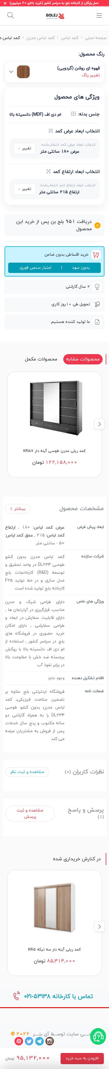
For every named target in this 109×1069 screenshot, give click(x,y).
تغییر (26, 148)
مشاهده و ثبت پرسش (30, 814)
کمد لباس (69, 38)
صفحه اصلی (96, 38)
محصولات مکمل (41, 359)
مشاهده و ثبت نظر (27, 772)
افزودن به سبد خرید (82, 1058)
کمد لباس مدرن (40, 38)
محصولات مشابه (83, 359)
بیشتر (20, 509)
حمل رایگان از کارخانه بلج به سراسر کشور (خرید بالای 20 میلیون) (54, 3)
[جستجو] (10, 15)
